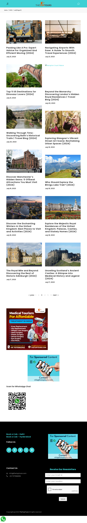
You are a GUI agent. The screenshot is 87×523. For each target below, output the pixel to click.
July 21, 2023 (11, 57)
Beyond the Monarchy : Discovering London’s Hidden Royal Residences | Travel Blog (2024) (62, 95)
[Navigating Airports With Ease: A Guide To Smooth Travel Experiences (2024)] (63, 32)
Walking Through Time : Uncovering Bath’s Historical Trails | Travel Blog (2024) (23, 135)
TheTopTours (24, 512)
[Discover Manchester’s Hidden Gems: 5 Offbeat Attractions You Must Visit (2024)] (24, 161)
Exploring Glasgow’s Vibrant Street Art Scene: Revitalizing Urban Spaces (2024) (62, 141)
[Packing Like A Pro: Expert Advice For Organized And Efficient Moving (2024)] (24, 32)
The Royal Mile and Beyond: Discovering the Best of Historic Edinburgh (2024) (22, 273)
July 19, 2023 (50, 147)
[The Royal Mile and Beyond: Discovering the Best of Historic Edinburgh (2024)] (24, 254)
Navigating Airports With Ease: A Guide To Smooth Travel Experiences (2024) (60, 50)
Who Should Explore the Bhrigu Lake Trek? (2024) (60, 183)
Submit (63, 499)
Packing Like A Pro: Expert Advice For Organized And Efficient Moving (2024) (21, 50)
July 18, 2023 (11, 235)
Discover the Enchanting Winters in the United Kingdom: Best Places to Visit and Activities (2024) (23, 227)
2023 (10, 10)
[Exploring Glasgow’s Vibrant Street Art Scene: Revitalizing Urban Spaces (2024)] (63, 122)
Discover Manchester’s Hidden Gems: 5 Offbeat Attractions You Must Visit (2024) (21, 180)
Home (5, 10)
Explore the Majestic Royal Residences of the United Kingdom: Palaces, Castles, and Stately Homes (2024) (61, 227)
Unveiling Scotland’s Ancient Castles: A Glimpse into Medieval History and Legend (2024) (62, 274)
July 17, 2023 (11, 279)
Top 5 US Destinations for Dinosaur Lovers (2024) (21, 93)
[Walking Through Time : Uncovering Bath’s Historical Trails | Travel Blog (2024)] (24, 117)
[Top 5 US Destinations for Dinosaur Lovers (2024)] (24, 75)
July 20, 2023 (50, 103)
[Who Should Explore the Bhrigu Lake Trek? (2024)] (63, 166)
